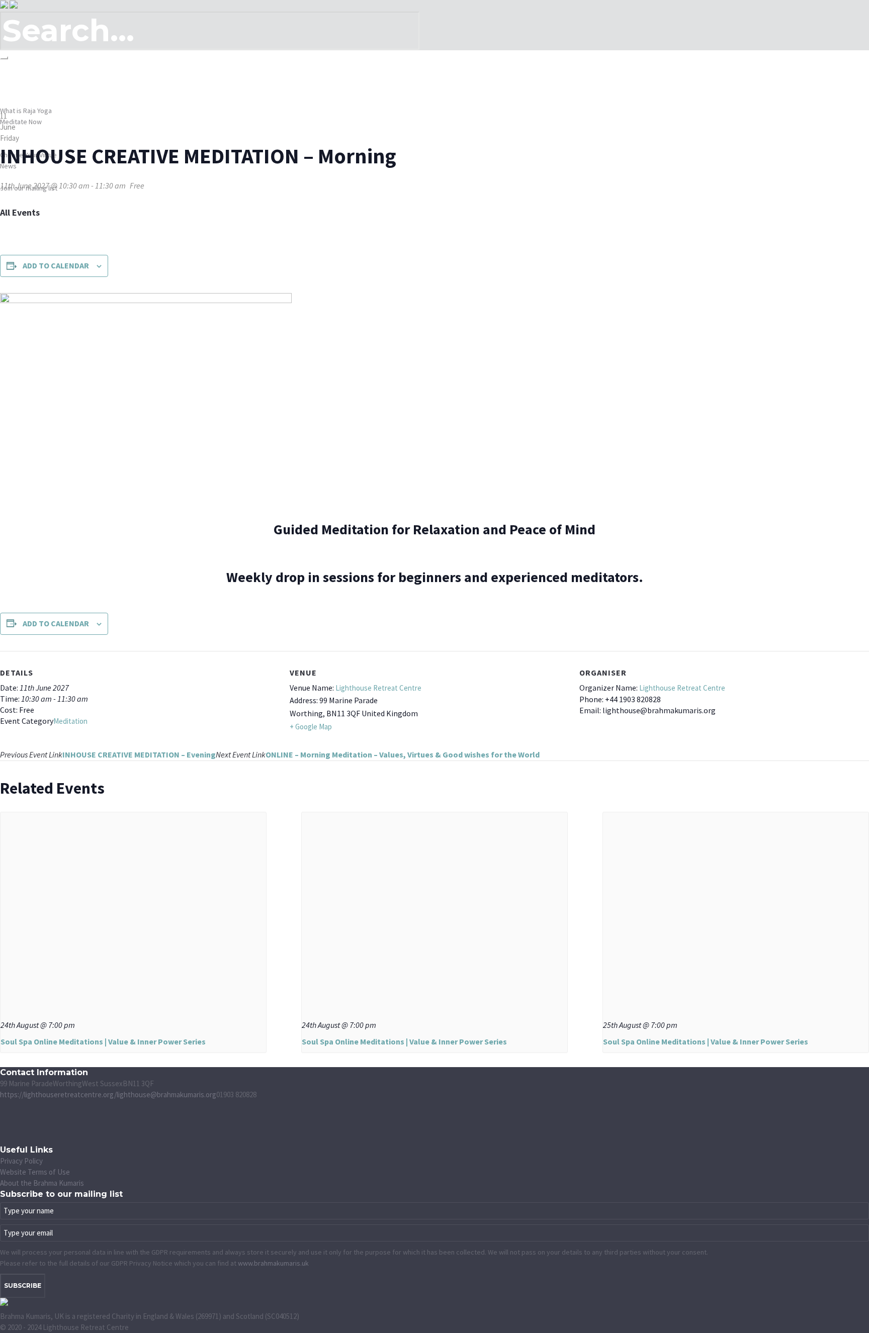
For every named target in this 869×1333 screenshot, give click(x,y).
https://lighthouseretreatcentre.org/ (58, 1094)
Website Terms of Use (35, 1172)
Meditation (70, 721)
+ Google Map (311, 726)
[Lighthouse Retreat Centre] (9, 5)
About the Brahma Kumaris (42, 1183)
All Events (20, 212)
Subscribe (22, 1285)
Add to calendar (56, 265)
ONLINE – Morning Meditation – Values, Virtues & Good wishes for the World (378, 754)
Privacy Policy (21, 1161)
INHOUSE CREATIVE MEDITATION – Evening (108, 754)
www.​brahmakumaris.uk (273, 1263)
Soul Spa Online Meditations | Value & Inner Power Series (103, 1041)
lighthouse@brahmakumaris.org (166, 1094)
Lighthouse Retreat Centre (378, 688)
